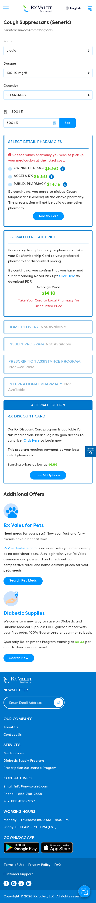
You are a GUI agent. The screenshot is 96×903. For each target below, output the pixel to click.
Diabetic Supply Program (23, 761)
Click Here (67, 276)
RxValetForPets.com (20, 548)
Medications (13, 753)
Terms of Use (13, 865)
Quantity (10, 86)
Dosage (9, 64)
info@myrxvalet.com (31, 786)
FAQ (57, 865)
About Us (10, 727)
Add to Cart (48, 216)
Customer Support (18, 874)
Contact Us (12, 735)
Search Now (18, 658)
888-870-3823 (23, 801)
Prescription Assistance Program (29, 768)
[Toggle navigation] (6, 8)
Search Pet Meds (23, 580)
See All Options (48, 475)
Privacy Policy (39, 865)
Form (7, 41)
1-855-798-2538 (28, 794)
